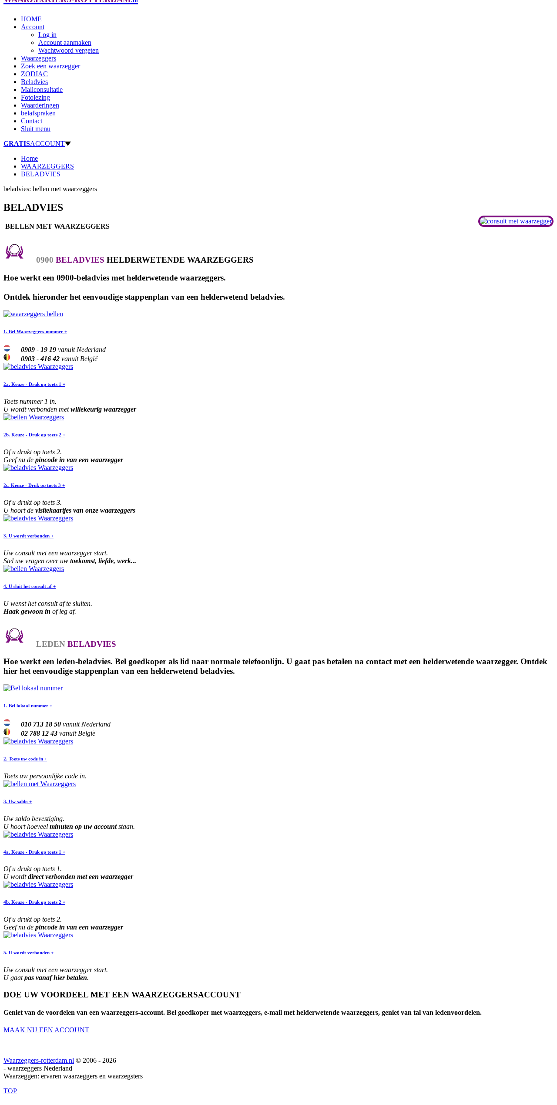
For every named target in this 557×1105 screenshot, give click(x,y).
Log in (47, 34)
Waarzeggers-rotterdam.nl (38, 1060)
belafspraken (38, 113)
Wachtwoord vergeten (68, 50)
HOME (31, 19)
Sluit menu (35, 128)
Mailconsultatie (42, 89)
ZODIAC (34, 74)
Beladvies (34, 81)
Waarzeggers (38, 58)
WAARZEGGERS (47, 166)
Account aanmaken (64, 42)
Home (29, 158)
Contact (31, 121)
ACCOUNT (34, 143)
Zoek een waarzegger (50, 66)
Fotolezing (35, 97)
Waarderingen (40, 105)
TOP (10, 1091)
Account (32, 26)
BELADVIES (40, 174)
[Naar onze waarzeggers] (516, 221)
